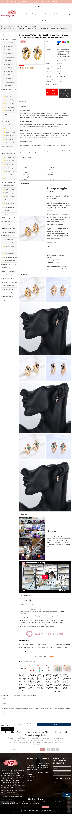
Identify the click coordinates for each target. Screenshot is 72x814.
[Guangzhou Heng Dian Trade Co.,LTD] (12, 12)
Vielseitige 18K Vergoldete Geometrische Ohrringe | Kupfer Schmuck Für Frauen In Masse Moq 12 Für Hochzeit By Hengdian (67, 682)
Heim (29, 7)
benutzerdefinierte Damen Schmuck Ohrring (45, 647)
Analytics (32, 810)
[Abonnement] (42, 749)
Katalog (47, 14)
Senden (7, 729)
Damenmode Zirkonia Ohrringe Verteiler (27, 647)
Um (39, 21)
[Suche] (69, 14)
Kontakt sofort (53, 92)
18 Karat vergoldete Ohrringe (20, 26)
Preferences (40, 810)
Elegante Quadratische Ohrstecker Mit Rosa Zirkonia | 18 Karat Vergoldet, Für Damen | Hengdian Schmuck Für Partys (50, 681)
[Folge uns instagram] (57, 749)
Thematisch (44, 7)
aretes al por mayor (43, 644)
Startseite (4, 26)
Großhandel (36, 7)
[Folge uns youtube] (48, 749)
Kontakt (44, 21)
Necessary (25, 810)
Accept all (45, 807)
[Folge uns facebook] (53, 749)
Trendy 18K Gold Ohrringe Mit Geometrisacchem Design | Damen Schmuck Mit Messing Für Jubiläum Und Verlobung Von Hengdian (58, 682)
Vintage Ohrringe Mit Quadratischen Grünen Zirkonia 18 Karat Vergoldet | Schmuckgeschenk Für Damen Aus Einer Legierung (41, 681)
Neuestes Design (31, 14)
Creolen (32, 26)
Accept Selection (36, 807)
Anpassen (41, 14)
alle (9, 26)
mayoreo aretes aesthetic (26, 644)
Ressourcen (33, 21)
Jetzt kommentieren (51, 656)
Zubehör (55, 724)
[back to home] (45, 634)
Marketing (48, 810)
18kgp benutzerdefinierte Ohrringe (63, 644)
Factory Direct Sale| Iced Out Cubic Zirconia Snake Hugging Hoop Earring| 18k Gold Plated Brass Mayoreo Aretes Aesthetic (64, 53)
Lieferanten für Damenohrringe (63, 647)
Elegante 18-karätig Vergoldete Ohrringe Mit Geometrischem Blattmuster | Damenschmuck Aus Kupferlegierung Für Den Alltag (23, 682)
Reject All (26, 807)
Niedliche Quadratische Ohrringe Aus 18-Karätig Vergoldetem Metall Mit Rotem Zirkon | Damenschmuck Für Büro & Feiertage (32, 681)
